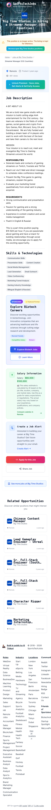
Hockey (19, 762)
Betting (19, 672)
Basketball (20, 750)
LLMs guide (39, 806)
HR (4, 710)
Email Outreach (31, 272)
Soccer (19, 746)
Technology (21, 684)
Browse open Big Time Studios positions (25, 49)
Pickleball (20, 774)
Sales (5, 702)
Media (18, 676)
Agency (19, 698)
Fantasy (19, 742)
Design (6, 694)
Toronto (32, 702)
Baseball (20, 754)
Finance (6, 736)
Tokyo (31, 718)
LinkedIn (45, 674)
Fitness (19, 724)
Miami (31, 714)
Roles (5, 657)
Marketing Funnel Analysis (18, 281)
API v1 (30, 806)
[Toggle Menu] (44, 4)
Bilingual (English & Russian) (19, 289)
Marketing (7, 698)
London (32, 661)
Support (7, 706)
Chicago (32, 710)
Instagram (46, 670)
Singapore (33, 726)
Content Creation (33, 263)
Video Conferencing (16, 276)
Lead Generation (14, 272)
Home (7, 57)
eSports (19, 668)
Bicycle (19, 702)
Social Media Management (18, 267)
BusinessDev (9, 679)
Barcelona (33, 698)
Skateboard (21, 720)
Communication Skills (16, 258)
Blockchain (8, 732)
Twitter (44, 666)
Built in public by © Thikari (16, 647)
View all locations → (31, 734)
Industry (20, 657)
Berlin (31, 686)
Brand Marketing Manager (7, 785)
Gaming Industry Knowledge (19, 285)
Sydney (31, 706)
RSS (43, 693)
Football (19, 766)
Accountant (8, 721)
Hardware (20, 680)
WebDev (7, 661)
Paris (30, 694)
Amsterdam (33, 690)
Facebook (46, 678)
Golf (18, 758)
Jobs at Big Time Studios (22, 57)
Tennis (19, 770)
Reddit (44, 662)
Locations (33, 657)
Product (6, 690)
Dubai (31, 722)
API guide (23, 806)
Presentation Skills (15, 263)
